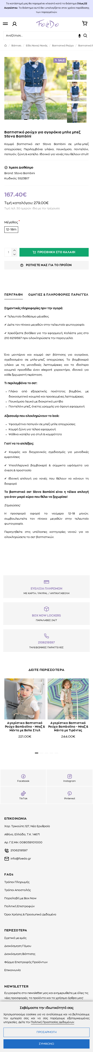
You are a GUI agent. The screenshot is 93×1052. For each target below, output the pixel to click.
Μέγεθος (11, 222)
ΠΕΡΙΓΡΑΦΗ (13, 294)
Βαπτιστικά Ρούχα (63, 45)
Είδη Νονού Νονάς (36, 45)
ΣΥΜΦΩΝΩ (46, 1044)
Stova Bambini (24, 173)
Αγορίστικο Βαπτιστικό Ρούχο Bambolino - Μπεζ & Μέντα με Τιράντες (68, 727)
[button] (25, 119)
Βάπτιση (16, 45)
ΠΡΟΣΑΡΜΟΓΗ (46, 1032)
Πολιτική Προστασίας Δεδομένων (52, 1022)
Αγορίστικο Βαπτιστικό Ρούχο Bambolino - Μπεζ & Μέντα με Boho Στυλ (25, 727)
